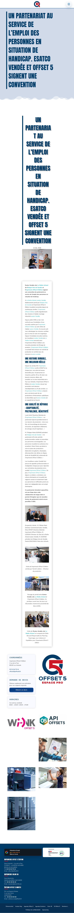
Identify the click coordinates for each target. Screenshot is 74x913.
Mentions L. (65, 906)
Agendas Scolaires (40, 906)
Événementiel (9, 906)
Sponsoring (45, 910)
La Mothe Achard (42, 285)
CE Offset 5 (57, 906)
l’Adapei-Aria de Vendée (34, 435)
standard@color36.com (14, 884)
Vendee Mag (18, 906)
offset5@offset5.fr (15, 671)
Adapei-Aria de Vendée (34, 287)
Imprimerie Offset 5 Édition (34, 290)
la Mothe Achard (31, 300)
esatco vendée (36, 354)
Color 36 (49, 906)
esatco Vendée (41, 300)
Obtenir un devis (21, 690)
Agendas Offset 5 (28, 906)
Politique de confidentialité (33, 910)
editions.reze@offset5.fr (15, 899)
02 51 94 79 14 (14, 669)
